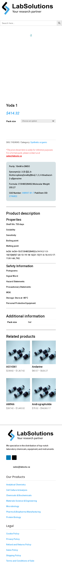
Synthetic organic (38, 142)
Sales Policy (12, 550)
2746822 (13, 196)
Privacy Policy (13, 539)
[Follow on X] (14, 457)
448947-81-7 (28, 193)
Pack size (11, 121)
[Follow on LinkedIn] (8, 457)
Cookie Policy (12, 533)
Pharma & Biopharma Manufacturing (23, 512)
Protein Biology (13, 517)
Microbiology (12, 506)
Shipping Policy (13, 555)
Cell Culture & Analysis (16, 490)
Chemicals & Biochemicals (19, 495)
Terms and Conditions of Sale (20, 561)
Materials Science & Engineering (21, 501)
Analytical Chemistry (16, 484)
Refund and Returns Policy (18, 544)
